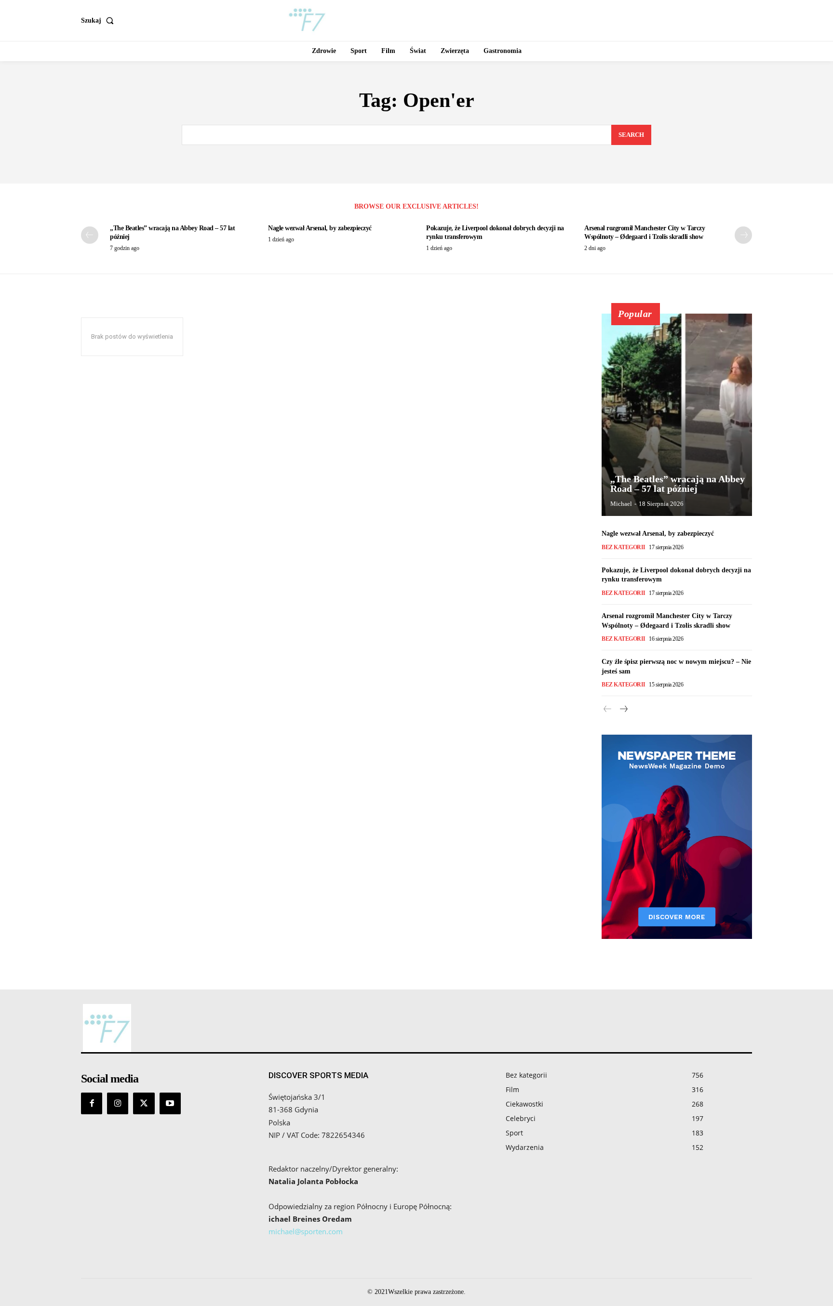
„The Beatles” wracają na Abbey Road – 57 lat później (677, 484)
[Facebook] (91, 1103)
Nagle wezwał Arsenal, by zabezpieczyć (320, 228)
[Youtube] (170, 1103)
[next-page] (743, 235)
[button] (99, 21)
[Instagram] (117, 1103)
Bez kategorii (623, 547)
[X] (143, 1103)
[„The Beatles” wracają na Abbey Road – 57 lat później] (677, 415)
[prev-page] (89, 235)
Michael (621, 503)
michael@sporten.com (306, 1231)
